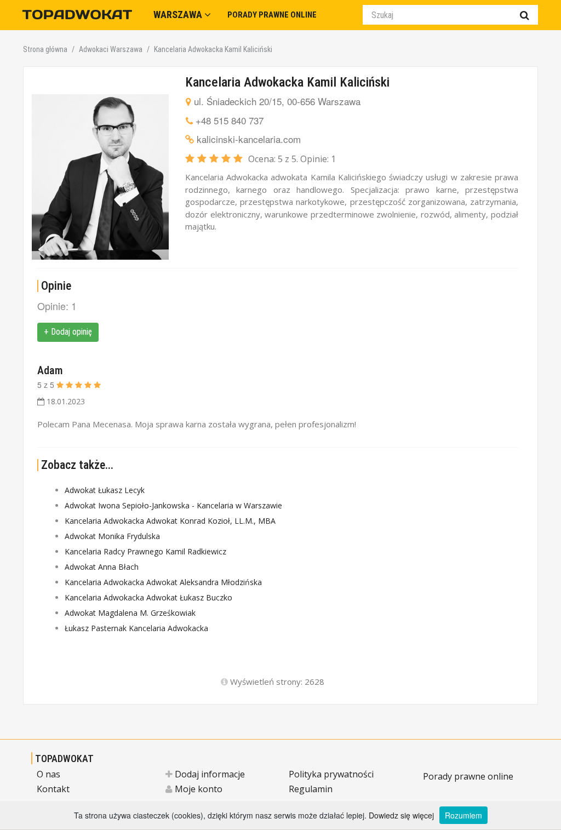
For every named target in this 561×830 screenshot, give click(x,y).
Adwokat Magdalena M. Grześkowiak (130, 613)
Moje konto (197, 789)
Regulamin (311, 789)
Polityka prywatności (331, 774)
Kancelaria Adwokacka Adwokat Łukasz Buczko (148, 597)
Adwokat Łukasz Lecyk (105, 490)
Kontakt (53, 789)
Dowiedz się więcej (401, 815)
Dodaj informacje (209, 774)
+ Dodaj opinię (68, 332)
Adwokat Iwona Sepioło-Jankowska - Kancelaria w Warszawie (173, 505)
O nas (48, 774)
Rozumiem (463, 815)
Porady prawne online (468, 776)
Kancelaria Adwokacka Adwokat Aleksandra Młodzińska (163, 582)
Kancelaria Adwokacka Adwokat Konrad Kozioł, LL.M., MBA (170, 521)
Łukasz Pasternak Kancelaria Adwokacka (136, 628)
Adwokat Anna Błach (102, 567)
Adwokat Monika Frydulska (112, 536)
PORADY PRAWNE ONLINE (272, 15)
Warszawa (178, 14)
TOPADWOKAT (64, 758)
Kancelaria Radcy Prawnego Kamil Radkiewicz (145, 551)
